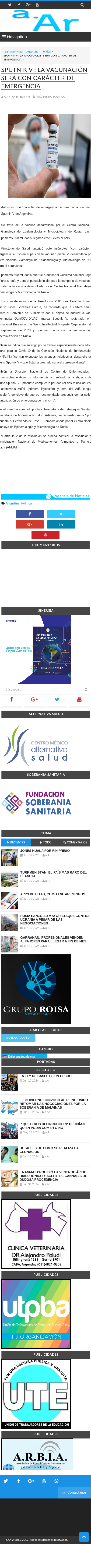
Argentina (32, 51)
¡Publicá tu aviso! (18, 1037)
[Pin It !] (46, 535)
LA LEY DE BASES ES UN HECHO (46, 1076)
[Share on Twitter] (61, 514)
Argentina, (44, 96)
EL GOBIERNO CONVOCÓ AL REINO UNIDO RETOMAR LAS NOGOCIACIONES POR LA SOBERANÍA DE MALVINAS (54, 1103)
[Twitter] (56, 701)
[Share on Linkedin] (61, 524)
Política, (59, 96)
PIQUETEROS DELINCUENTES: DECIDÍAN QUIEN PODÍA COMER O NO (52, 1126)
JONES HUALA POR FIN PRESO (45, 851)
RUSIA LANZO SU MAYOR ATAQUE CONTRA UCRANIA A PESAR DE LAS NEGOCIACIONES (54, 919)
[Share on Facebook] (30, 514)
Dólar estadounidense (21, 1056)
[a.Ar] (45, 20)
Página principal (13, 51)
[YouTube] (79, 701)
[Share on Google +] (30, 524)
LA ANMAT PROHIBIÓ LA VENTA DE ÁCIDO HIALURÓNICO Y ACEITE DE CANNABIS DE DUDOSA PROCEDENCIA (53, 1175)
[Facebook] (11, 701)
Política (46, 51)
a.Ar (8, 1539)
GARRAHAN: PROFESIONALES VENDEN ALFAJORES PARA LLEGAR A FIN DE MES (53, 939)
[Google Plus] (34, 701)
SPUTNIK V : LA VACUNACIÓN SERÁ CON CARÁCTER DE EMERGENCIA (44, 78)
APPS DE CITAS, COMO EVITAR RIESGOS (52, 894)
